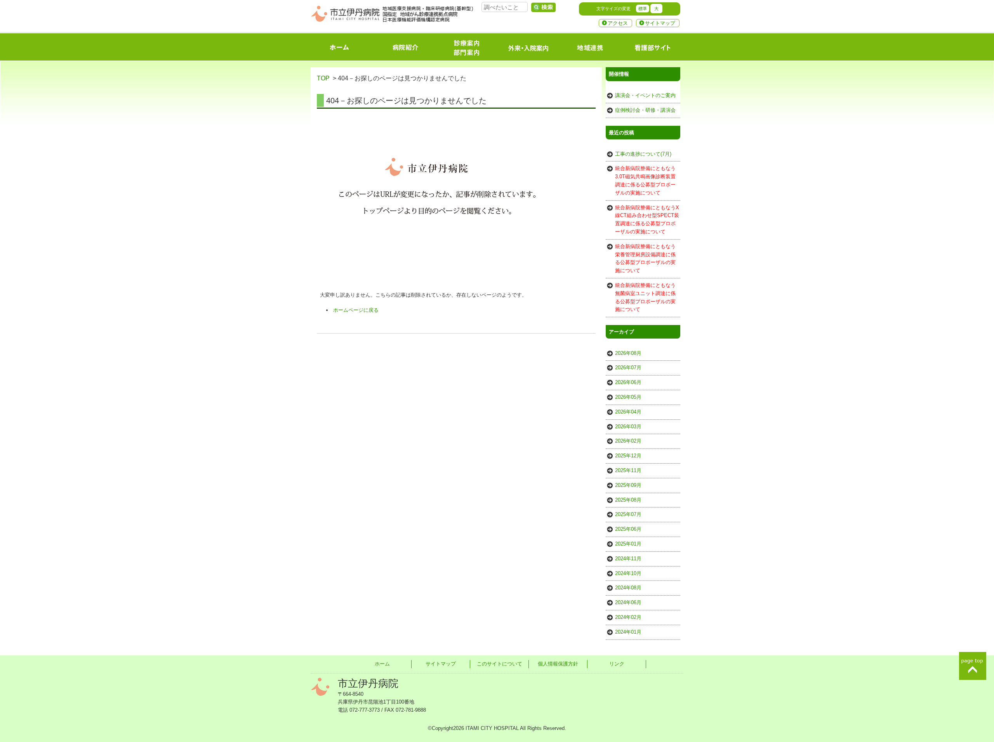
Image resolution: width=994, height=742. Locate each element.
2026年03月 (628, 426)
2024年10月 (628, 573)
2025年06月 (628, 529)
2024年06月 (628, 602)
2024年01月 (628, 632)
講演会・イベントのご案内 (645, 95)
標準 (642, 8)
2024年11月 (628, 558)
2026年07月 (628, 367)
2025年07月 (628, 514)
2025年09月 (628, 485)
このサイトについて (499, 664)
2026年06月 (628, 382)
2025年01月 (628, 544)
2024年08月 (628, 588)
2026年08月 (628, 353)
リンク (616, 664)
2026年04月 (628, 412)
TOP (323, 78)
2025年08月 (628, 500)
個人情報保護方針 (558, 664)
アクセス (618, 23)
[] (543, 7)
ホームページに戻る (356, 310)
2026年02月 (628, 441)
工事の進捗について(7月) (643, 154)
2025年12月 (628, 456)
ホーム (382, 664)
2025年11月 (628, 470)
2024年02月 (628, 617)
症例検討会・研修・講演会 (645, 110)
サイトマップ (660, 23)
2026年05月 (628, 397)
